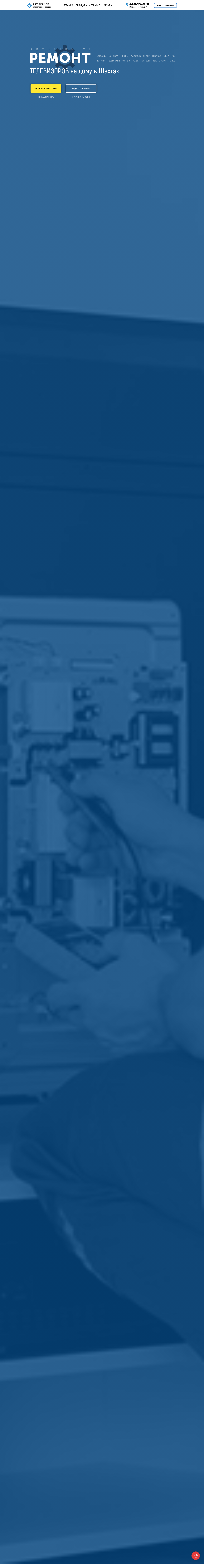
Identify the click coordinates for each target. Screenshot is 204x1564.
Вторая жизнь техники (42, 7)
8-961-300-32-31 (139, 4)
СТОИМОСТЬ (95, 5)
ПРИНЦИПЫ (81, 5)
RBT (35, 4)
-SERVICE (43, 4)
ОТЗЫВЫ (108, 5)
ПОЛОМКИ (68, 5)
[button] (165, 5)
